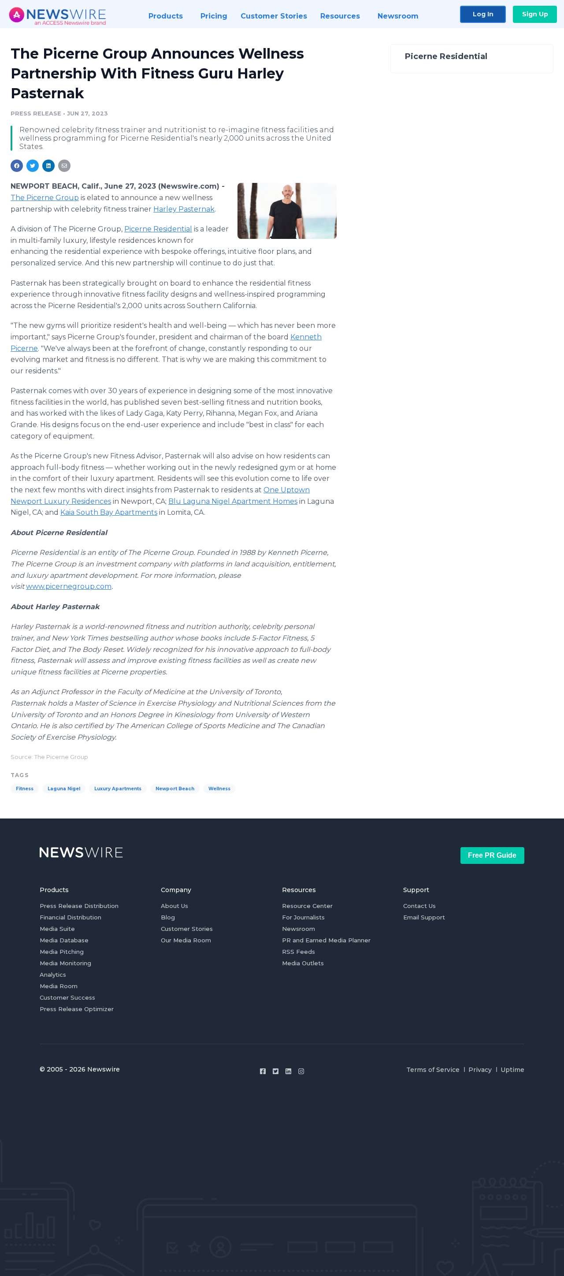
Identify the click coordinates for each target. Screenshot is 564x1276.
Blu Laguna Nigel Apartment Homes (232, 501)
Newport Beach (175, 789)
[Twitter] (275, 1071)
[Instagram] (301, 1071)
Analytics (53, 974)
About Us (174, 905)
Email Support (424, 917)
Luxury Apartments (117, 789)
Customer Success (67, 997)
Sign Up (535, 14)
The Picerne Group (45, 197)
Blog (168, 917)
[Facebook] (263, 1071)
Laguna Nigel (64, 789)
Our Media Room (186, 940)
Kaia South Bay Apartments (108, 512)
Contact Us (419, 905)
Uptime (512, 1070)
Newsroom (298, 928)
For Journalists (303, 917)
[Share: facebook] (16, 165)
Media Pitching (62, 951)
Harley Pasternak (184, 209)
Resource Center (307, 905)
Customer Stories (187, 928)
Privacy (480, 1070)
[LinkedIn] (288, 1071)
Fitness (24, 789)
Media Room (59, 986)
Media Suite (57, 928)
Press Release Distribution (79, 905)
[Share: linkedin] (48, 165)
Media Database (64, 940)
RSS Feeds (298, 951)
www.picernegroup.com (68, 586)
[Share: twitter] (32, 165)
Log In (483, 14)
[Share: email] (64, 165)
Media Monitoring (65, 963)
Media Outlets (303, 963)
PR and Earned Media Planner (326, 940)
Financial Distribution (70, 917)
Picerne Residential (158, 229)
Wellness (219, 789)
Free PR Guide (492, 855)
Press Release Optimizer (77, 1008)
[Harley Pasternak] (287, 211)
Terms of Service (433, 1070)
